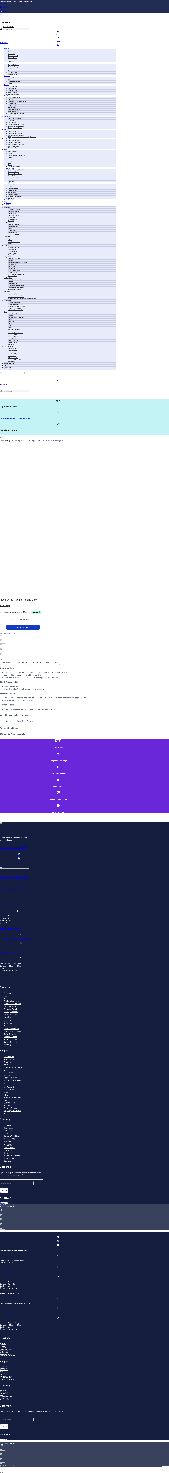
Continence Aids (13, 56)
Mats (9, 163)
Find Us (58, 35)
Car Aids (10, 99)
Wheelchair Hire (13, 194)
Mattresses (11, 70)
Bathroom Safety (13, 52)
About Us (8, 1125)
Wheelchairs (7, 138)
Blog (5, 201)
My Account (7, 203)
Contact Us (7, 204)
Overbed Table (12, 72)
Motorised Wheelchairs (15, 142)
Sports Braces (12, 179)
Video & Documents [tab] (50, 662)
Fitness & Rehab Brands (15, 174)
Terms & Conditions (12, 1136)
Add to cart (23, 627)
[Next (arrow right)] (3, 1472)
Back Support (12, 88)
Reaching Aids (12, 115)
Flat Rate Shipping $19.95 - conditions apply (15, 418)
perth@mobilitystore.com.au (10, 954)
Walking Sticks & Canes (15, 128)
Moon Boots (12, 176)
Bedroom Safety (13, 67)
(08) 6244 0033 (6, 949)
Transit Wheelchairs (14, 146)
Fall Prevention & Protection (16, 155)
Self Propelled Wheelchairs (16, 144)
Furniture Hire (12, 190)
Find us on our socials (13, 847)
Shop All (7, 993)
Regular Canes (36, 441)
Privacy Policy (9, 1139)
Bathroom (7, 48)
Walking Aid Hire (13, 188)
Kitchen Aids (12, 107)
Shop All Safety (12, 151)
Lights (10, 161)
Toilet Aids (11, 61)
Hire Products (8, 183)
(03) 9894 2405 (6, 901)
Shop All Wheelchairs (14, 140)
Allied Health (9, 1062)
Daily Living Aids (10, 1006)
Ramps (10, 165)
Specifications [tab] (36, 662)
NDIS (6, 1065)
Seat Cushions (12, 92)
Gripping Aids (12, 105)
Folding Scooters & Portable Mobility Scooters (22, 137)
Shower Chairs (12, 58)
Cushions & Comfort (12, 1004)
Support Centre (8, 200)
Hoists (10, 157)
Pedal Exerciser (13, 178)
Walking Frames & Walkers (16, 126)
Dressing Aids (12, 103)
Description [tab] (6, 662)
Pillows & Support (13, 74)
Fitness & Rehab (9, 168)
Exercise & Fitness (13, 172)
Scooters (6, 129)
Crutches (11, 120)
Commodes (11, 54)
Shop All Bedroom (13, 65)
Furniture (7, 76)
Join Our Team (10, 1141)
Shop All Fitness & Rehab (15, 170)
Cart (58, 45)
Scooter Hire (12, 192)
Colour (10, 619)
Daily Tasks (7, 96)
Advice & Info (9, 1059)
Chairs (10, 79)
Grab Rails (11, 159)
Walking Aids (8, 116)
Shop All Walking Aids (14, 118)
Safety (6, 149)
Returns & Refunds (11, 1078)
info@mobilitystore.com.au (10, 906)
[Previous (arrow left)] (1, 1472)
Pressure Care (12, 90)
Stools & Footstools (14, 81)
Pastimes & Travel (13, 111)
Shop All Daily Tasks (14, 97)
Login (58, 41)
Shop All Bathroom (13, 50)
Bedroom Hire (12, 187)
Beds (9, 69)
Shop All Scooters (13, 131)
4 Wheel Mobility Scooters (16, 135)
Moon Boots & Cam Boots (16, 124)
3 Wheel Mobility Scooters (16, 133)
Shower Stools (12, 60)
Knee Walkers (12, 122)
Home (2, 441)
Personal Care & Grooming (16, 113)
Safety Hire (11, 198)
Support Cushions (13, 94)
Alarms (10, 153)
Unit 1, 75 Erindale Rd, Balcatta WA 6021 (15, 939)
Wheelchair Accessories (15, 148)
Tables (10, 83)
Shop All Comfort (13, 87)
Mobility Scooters (11, 1012)
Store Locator (9, 1128)
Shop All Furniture (13, 78)
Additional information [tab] (21, 662)
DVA (5, 1070)
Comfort (6, 85)
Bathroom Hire (12, 185)
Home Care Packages (13, 1067)
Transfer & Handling (14, 166)
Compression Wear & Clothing (17, 101)
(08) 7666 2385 (6, 1313)
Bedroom (6, 63)
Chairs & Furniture (11, 1001)
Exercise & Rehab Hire (15, 196)
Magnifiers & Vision (14, 109)
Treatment (11, 181)
